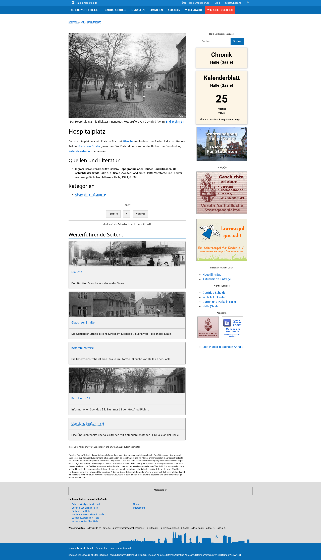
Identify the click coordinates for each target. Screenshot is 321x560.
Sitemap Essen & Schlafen (112, 555)
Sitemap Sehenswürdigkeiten (83, 555)
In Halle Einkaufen (214, 297)
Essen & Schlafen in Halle (85, 507)
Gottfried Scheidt (213, 292)
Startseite (74, 22)
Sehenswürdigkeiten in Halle (86, 504)
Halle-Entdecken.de (85, 2)
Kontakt (127, 548)
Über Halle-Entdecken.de (195, 2)
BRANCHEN (156, 10)
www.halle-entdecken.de (81, 548)
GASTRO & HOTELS (115, 10)
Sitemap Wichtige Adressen (180, 555)
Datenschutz (102, 548)
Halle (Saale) (211, 306)
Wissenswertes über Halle (85, 521)
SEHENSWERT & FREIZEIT (85, 10)
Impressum (139, 507)
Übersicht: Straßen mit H (90, 194)
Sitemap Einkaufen (137, 555)
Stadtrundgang (233, 2)
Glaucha (128, 141)
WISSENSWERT (193, 10)
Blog (217, 2)
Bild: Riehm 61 (175, 121)
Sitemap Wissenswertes (207, 555)
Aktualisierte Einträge (216, 279)
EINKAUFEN (138, 10)
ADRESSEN (174, 10)
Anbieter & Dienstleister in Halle (88, 514)
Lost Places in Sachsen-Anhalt (222, 346)
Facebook (113, 214)
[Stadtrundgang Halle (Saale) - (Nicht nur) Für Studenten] (221, 162)
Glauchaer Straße (89, 146)
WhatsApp (140, 214)
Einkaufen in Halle (81, 511)
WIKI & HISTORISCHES (220, 10)
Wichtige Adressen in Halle (85, 517)
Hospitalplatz (94, 22)
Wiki (83, 22)
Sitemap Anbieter (156, 555)
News (136, 504)
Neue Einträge (211, 274)
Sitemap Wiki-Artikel (230, 555)
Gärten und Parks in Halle (219, 301)
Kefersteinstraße (79, 151)
